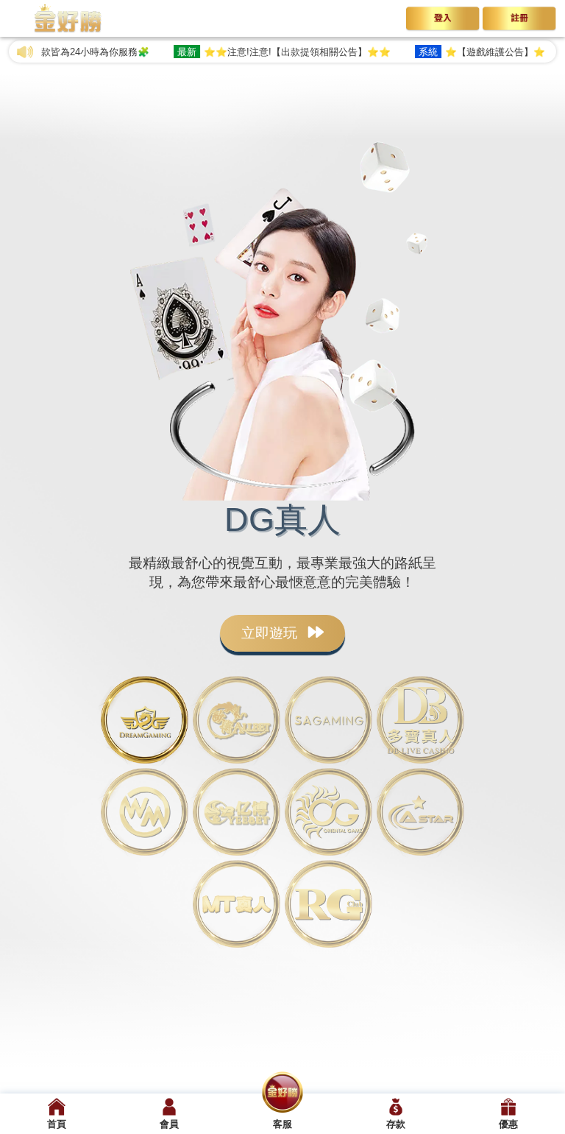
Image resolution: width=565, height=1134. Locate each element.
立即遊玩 (271, 633)
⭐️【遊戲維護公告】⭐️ (462, 51)
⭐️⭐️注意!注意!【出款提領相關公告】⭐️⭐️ (265, 51)
